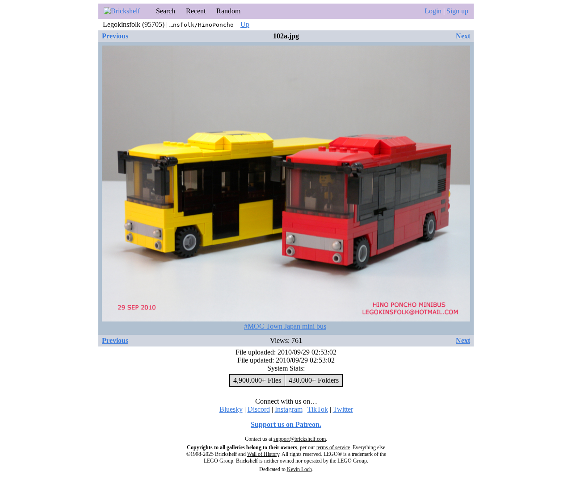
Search (165, 11)
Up (244, 24)
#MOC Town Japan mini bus (285, 326)
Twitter (343, 409)
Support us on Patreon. (286, 424)
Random (228, 11)
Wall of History (263, 454)
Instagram (289, 409)
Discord (259, 409)
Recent (196, 11)
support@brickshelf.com (299, 439)
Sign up (457, 11)
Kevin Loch (299, 469)
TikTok (317, 409)
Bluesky (231, 409)
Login (433, 11)
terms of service (333, 447)
